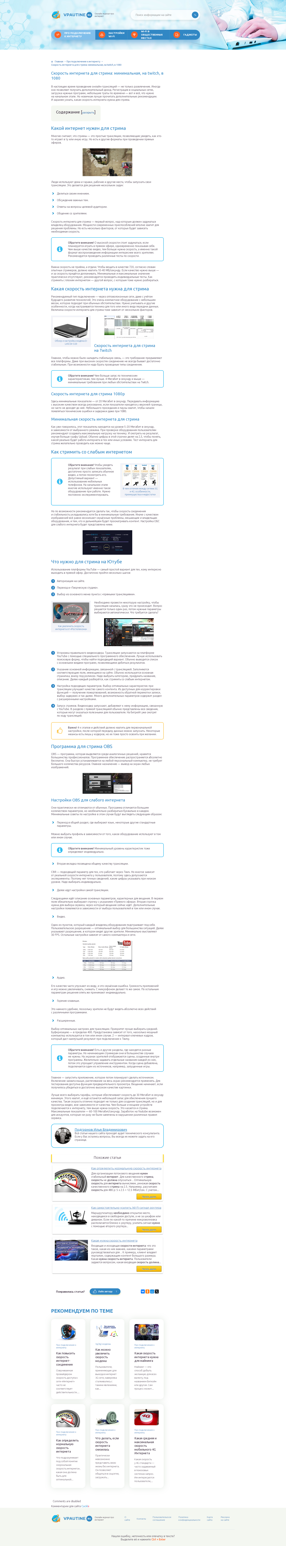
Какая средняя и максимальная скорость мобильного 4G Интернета (145, 1446)
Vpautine (77, 14)
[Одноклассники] (147, 1291)
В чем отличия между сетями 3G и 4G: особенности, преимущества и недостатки (140, 491)
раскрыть (88, 112)
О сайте (127, 1518)
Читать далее (149, 1197)
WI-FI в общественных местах (152, 34)
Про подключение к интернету (77, 35)
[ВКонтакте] (143, 1291)
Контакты (141, 1519)
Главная (59, 61)
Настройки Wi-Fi (116, 35)
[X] (157, 1291)
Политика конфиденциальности (189, 1518)
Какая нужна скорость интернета (114, 1240)
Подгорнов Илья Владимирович (101, 1129)
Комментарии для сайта (70, 1506)
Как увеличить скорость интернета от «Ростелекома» (71, 627)
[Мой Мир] (152, 1291)
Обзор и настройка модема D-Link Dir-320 (71, 342)
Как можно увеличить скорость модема (103, 1355)
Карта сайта (210, 1518)
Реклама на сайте (225, 1518)
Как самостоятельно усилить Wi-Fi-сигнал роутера (126, 1207)
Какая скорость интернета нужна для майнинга (146, 1357)
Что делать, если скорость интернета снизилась (107, 1444)
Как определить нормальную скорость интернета (126, 1168)
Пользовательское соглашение (162, 1518)
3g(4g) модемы (103, 1344)
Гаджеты (190, 34)
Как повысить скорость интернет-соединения (65, 1359)
